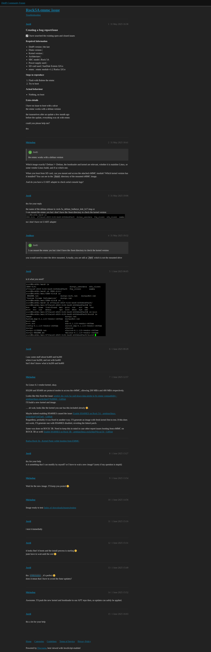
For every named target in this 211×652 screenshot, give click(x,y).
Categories (39, 641)
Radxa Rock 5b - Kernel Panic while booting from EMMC (52, 441)
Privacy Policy (84, 641)
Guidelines (52, 641)
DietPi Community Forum (13, 3)
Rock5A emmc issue (43, 10)
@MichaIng (35, 575)
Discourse (41, 648)
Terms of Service (67, 641)
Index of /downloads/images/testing (60, 507)
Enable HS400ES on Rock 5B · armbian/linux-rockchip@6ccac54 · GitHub (78, 431)
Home (28, 641)
